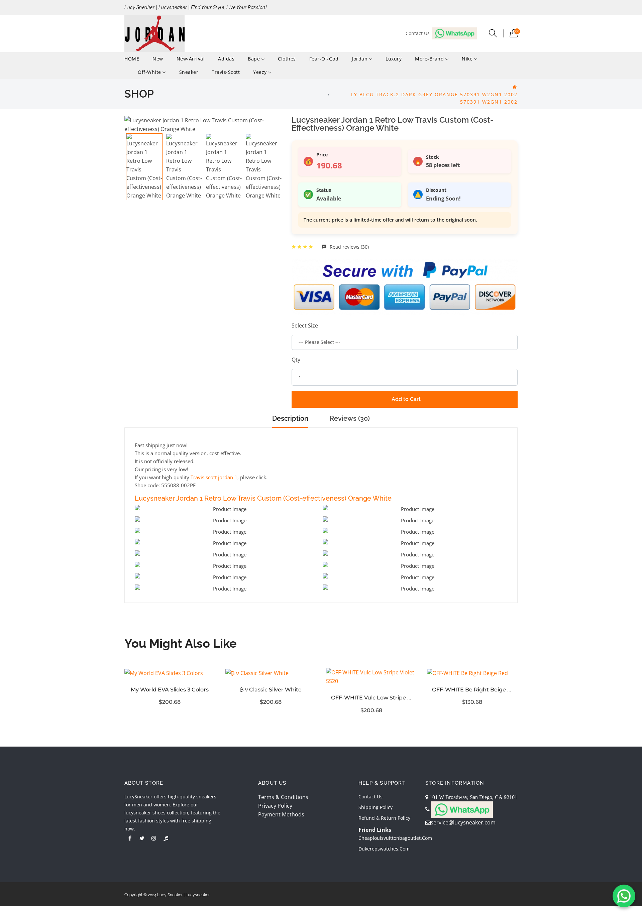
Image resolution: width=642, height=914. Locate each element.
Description (290, 418)
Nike (468, 58)
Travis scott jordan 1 (214, 477)
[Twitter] (141, 838)
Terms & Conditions (283, 797)
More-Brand (430, 58)
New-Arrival (191, 58)
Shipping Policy (375, 807)
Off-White (150, 72)
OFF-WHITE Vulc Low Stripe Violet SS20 (371, 697)
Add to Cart (406, 399)
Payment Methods (281, 814)
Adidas (226, 58)
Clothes (287, 58)
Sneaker (189, 72)
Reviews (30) (350, 418)
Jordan (360, 58)
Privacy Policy (275, 805)
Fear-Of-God (324, 58)
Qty (296, 359)
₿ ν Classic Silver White (271, 689)
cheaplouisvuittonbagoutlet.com (395, 838)
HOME (131, 58)
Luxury (394, 58)
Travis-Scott (226, 72)
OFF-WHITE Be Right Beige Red (472, 689)
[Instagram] (153, 838)
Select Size (305, 325)
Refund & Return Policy (384, 818)
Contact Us (370, 796)
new (157, 58)
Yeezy (260, 72)
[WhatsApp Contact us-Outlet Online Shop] (624, 896)
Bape (254, 58)
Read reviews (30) (348, 247)
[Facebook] (129, 838)
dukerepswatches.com (384, 848)
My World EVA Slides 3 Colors (170, 689)
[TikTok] (165, 838)
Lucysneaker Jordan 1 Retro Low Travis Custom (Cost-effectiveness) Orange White (263, 498)
